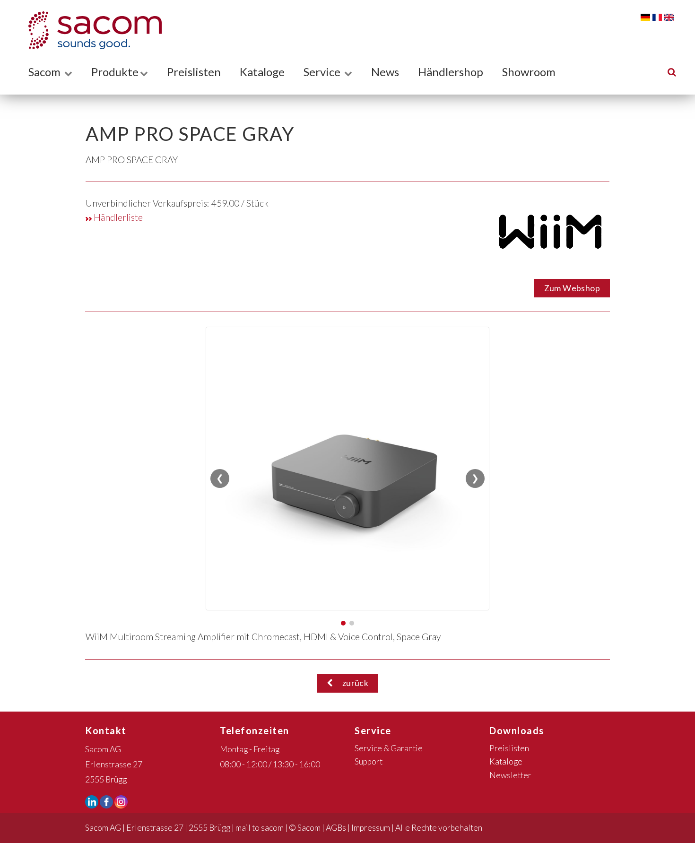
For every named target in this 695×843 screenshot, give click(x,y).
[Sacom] (90, 30)
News (385, 71)
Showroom (529, 71)
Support (368, 761)
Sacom (45, 71)
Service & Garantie (389, 748)
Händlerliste (117, 217)
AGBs (336, 828)
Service (323, 71)
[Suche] (672, 71)
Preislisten (194, 71)
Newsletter (510, 775)
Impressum (370, 828)
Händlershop (450, 71)
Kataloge (262, 71)
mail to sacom (259, 828)
